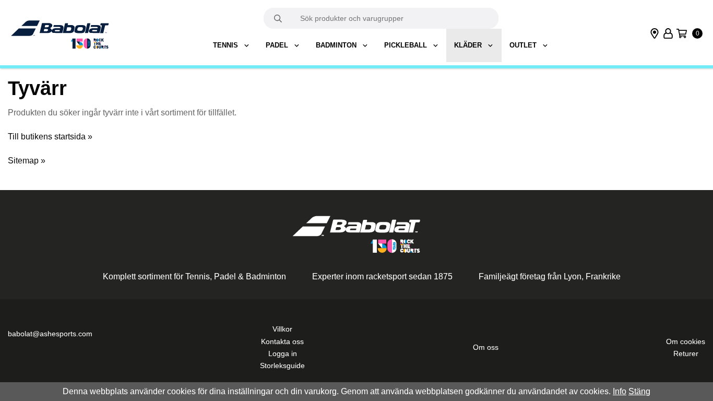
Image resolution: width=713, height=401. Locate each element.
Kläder (468, 45)
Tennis (225, 45)
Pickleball (405, 45)
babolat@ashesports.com (50, 334)
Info (619, 391)
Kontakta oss (282, 342)
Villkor (282, 329)
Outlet (523, 45)
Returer (685, 354)
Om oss (485, 347)
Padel (277, 45)
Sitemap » (26, 160)
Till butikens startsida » (50, 136)
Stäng (639, 391)
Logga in (282, 354)
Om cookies (685, 342)
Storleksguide (282, 366)
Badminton (336, 45)
